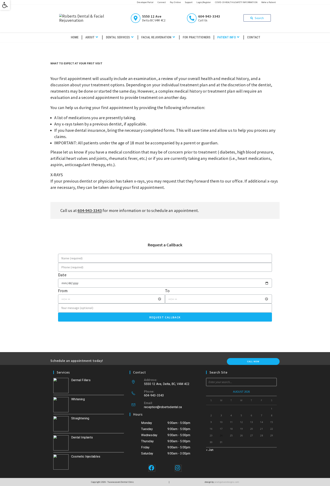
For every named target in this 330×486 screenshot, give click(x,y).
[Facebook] (151, 468)
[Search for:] (241, 382)
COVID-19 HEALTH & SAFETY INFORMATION (236, 2)
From (63, 290)
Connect (161, 2)
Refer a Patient (268, 2)
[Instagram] (178, 468)
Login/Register (204, 2)
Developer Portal (145, 2)
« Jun (209, 450)
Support (188, 2)
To (167, 290)
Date (62, 274)
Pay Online (175, 2)
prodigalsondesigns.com (226, 481)
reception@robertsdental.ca (163, 407)
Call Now (253, 361)
